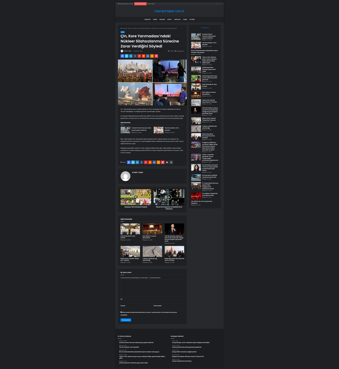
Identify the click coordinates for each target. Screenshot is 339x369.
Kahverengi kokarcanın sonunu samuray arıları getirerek (209, 78)
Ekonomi (162, 19)
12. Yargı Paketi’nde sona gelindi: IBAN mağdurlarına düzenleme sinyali (210, 186)
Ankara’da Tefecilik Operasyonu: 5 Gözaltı (209, 101)
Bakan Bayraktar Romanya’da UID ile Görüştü (174, 259)
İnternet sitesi (157, 305)
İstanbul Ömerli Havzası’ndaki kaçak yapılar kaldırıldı (209, 36)
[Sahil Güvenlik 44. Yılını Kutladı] (130, 228)
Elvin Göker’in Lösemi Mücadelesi (149, 237)
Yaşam (185, 19)
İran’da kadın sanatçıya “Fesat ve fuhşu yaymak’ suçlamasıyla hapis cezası (210, 167)
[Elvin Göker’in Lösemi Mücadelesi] (152, 228)
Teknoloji (177, 19)
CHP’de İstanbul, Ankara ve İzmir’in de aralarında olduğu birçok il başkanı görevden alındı (174, 238)
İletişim (192, 19)
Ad (122, 299)
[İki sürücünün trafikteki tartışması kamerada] (196, 177)
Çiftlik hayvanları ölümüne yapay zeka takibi (209, 69)
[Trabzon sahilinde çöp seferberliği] (152, 251)
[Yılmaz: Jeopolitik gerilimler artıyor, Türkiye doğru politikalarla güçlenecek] (196, 157)
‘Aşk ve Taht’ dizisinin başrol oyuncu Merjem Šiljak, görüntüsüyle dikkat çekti (209, 60)
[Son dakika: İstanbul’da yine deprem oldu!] (196, 196)
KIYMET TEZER (127, 51)
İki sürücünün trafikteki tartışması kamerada (209, 176)
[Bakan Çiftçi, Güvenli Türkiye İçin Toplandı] (130, 251)
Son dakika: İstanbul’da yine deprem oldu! (210, 194)
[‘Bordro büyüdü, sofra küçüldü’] (158, 130)
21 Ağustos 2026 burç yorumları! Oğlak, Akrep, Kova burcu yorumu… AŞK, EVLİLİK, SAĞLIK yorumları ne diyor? (210, 146)
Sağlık (169, 19)
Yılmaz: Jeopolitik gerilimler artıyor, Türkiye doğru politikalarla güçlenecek (210, 157)
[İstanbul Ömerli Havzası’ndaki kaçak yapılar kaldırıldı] (125, 130)
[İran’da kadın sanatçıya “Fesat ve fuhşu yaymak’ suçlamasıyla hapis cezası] (196, 167)
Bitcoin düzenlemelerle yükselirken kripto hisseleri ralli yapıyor (164, 3)
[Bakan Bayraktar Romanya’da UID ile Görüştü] (174, 251)
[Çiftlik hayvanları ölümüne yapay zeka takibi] (196, 70)
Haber (155, 19)
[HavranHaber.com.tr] (169, 11)
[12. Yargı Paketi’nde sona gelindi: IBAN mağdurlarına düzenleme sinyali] (196, 185)
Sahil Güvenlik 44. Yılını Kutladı (128, 237)
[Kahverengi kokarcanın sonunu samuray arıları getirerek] (196, 78)
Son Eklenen (205, 27)
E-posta (123, 305)
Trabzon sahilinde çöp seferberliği (150, 259)
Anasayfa (148, 19)
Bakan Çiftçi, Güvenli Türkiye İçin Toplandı (130, 259)
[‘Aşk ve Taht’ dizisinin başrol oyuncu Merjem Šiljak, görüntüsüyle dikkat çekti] (196, 59)
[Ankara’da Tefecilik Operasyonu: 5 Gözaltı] (196, 102)
